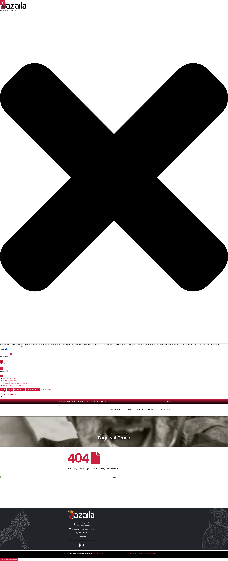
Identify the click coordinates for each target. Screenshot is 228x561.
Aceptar (3, 389)
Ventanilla (152, 410)
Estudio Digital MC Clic (99, 553)
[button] (2, 2)
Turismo (140, 410)
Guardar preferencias (32, 389)
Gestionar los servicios (10, 381)
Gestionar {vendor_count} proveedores (15, 383)
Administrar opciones (9, 378)
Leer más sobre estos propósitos (13, 385)
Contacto (165, 410)
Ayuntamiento (114, 410)
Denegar (10, 389)
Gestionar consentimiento (9, 560)
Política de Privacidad (9, 394)
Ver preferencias (19, 389)
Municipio (128, 410)
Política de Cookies (9, 392)
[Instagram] (168, 401)
